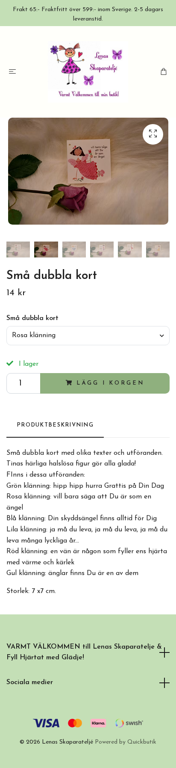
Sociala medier (29, 682)
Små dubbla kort (32, 318)
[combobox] (88, 335)
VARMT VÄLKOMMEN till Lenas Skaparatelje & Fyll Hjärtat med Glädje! (84, 652)
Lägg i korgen (110, 383)
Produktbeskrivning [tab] (55, 425)
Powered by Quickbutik (125, 742)
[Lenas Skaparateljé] (88, 72)
